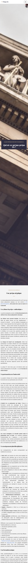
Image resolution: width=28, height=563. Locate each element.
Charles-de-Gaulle (5, 540)
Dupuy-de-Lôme (11, 542)
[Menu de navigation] (25, 2)
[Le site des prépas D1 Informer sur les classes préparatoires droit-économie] (5, 2)
